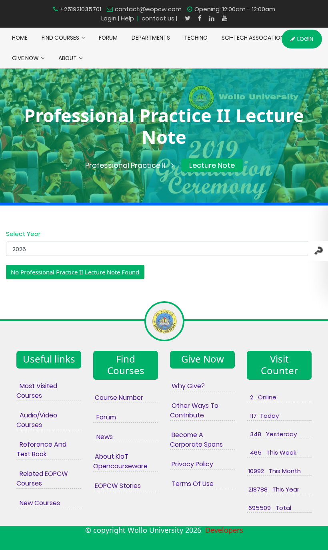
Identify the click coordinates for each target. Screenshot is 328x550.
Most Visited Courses (36, 390)
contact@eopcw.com (148, 9)
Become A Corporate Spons (196, 439)
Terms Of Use (192, 483)
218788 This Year (273, 489)
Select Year (23, 234)
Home (20, 38)
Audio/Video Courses (36, 420)
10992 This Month (274, 471)
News (103, 436)
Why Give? (187, 386)
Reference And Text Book (41, 449)
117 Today (263, 415)
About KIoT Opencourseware (120, 461)
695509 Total (269, 508)
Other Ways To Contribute (194, 410)
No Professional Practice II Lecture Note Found (75, 272)
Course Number (118, 397)
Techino (196, 38)
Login (108, 18)
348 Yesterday (272, 434)
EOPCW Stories (117, 485)
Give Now (25, 58)
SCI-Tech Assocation (253, 38)
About (67, 58)
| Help (126, 18)
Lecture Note (212, 165)
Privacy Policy (191, 464)
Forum (104, 417)
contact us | (160, 18)
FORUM (108, 38)
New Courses (38, 503)
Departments (151, 38)
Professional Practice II (125, 165)
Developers (222, 530)
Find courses (60, 38)
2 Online (261, 397)
